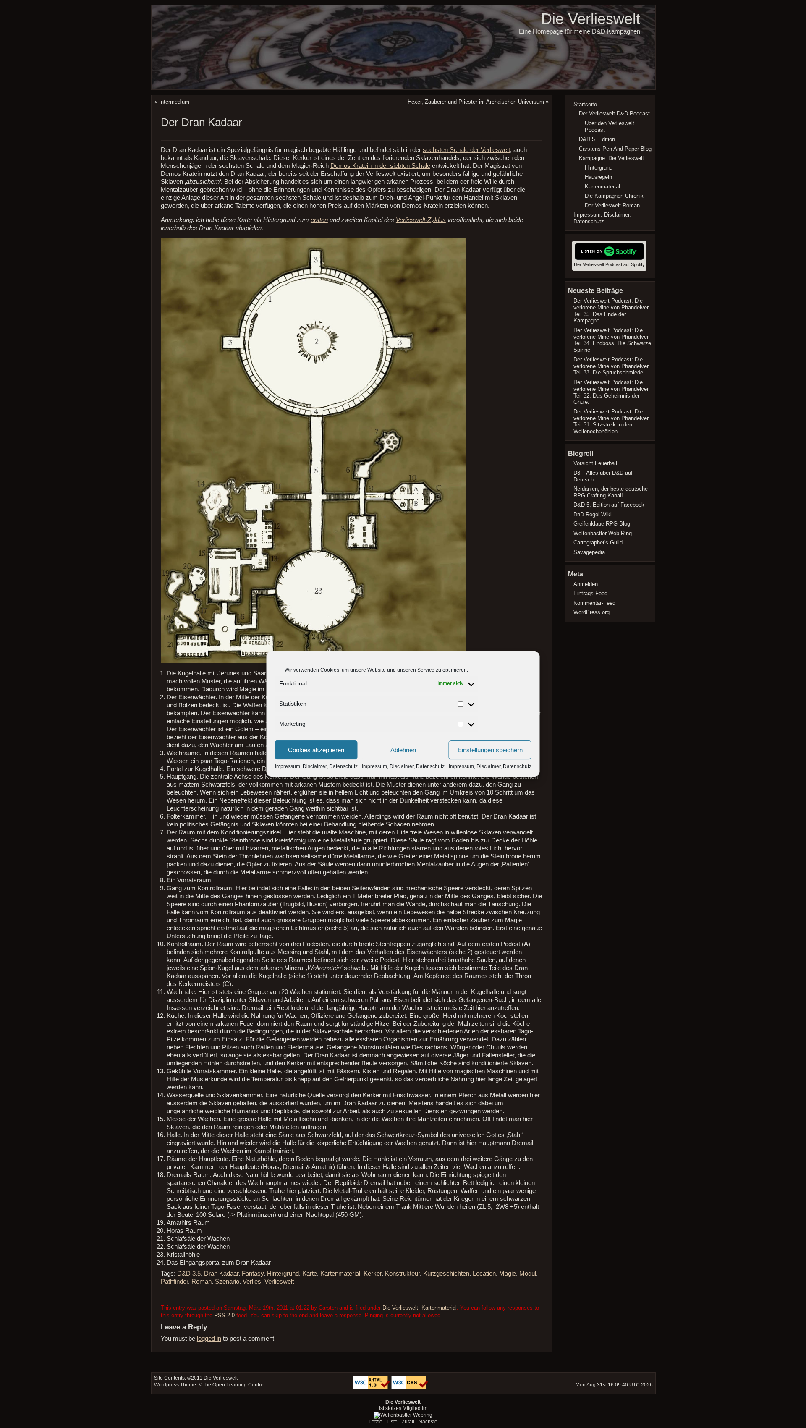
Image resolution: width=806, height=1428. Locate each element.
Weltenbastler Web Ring (602, 533)
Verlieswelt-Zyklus (421, 220)
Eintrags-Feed (590, 593)
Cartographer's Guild (598, 542)
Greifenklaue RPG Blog (601, 523)
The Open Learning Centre (233, 1385)
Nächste (428, 1422)
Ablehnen (403, 749)
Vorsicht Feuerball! (596, 463)
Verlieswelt (279, 1281)
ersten (319, 220)
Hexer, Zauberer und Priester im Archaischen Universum (476, 102)
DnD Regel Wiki (592, 514)
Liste (392, 1422)
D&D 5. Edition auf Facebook (608, 505)
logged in (209, 1338)
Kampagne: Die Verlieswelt (611, 158)
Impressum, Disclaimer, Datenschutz (316, 766)
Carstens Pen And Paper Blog (615, 149)
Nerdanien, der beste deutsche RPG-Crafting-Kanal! (610, 492)
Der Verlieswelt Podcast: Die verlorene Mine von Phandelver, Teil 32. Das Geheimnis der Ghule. (611, 392)
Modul (527, 1273)
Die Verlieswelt (590, 18)
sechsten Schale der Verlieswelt (466, 149)
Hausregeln (598, 177)
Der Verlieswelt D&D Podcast (614, 113)
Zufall (408, 1422)
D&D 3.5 (189, 1273)
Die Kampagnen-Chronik (614, 196)
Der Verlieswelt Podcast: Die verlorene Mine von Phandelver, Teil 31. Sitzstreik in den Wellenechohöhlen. (611, 421)
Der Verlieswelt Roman (612, 205)
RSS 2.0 (224, 1315)
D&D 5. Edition (597, 139)
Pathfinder (174, 1281)
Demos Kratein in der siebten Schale (380, 165)
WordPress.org (591, 612)
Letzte (375, 1422)
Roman (201, 1281)
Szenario (227, 1281)
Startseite (585, 104)
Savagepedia (589, 552)
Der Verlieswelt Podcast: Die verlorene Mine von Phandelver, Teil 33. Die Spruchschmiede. (611, 366)
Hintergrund (283, 1273)
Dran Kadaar (221, 1273)
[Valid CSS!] (409, 1387)
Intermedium (174, 102)
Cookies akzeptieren (316, 749)
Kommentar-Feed (594, 603)
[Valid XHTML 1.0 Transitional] (372, 1387)
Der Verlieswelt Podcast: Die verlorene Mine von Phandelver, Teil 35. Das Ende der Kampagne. (611, 311)
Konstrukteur (402, 1273)
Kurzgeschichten (446, 1273)
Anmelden (585, 584)
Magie (507, 1273)
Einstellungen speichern (490, 749)
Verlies (252, 1281)
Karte (309, 1273)
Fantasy (253, 1273)
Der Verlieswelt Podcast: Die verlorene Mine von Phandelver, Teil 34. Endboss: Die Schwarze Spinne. (612, 340)
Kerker (373, 1273)
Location (484, 1273)
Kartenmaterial (340, 1273)
